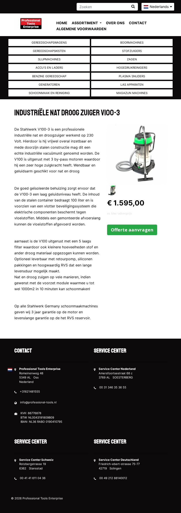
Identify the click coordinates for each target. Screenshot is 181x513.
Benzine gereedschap (49, 76)
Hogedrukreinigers (132, 67)
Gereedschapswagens (49, 42)
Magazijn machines (131, 93)
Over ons (115, 23)
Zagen (132, 59)
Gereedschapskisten (49, 51)
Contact (138, 23)
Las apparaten (132, 84)
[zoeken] (133, 6)
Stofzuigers (132, 51)
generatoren (49, 84)
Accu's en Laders (49, 67)
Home (61, 23)
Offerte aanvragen (132, 230)
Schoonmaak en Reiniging (49, 93)
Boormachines (131, 42)
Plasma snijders (132, 76)
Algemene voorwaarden (81, 29)
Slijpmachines (49, 59)
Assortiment (85, 23)
